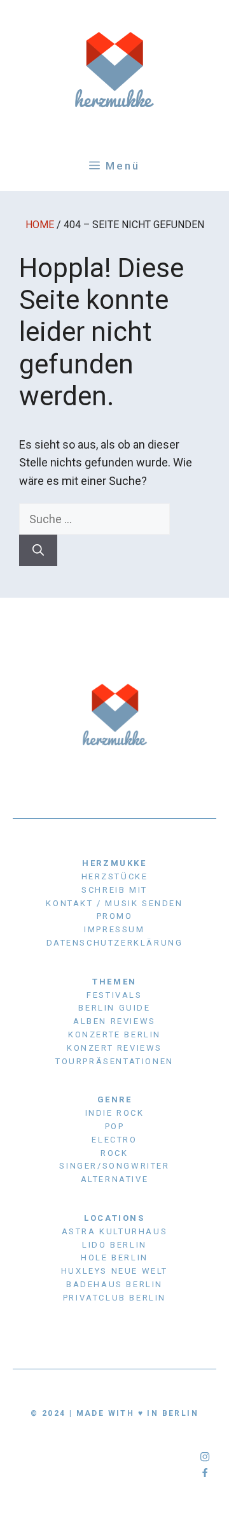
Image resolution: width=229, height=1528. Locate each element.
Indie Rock (114, 1113)
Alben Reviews (114, 1021)
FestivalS (114, 995)
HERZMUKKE (114, 863)
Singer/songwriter (114, 1166)
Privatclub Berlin (114, 1297)
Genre (114, 1099)
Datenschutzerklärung (114, 943)
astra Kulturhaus (115, 1231)
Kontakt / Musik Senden (114, 903)
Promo (115, 916)
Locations (114, 1218)
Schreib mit (114, 890)
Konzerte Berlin (114, 1034)
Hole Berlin (114, 1257)
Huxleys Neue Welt (114, 1271)
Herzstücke (114, 876)
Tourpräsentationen (114, 1061)
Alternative (115, 1179)
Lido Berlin (114, 1245)
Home (39, 225)
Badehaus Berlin (114, 1284)
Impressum (114, 929)
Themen (114, 981)
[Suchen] (38, 550)
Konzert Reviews (114, 1048)
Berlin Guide (114, 1008)
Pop (115, 1126)
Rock (114, 1153)
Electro (114, 1139)
